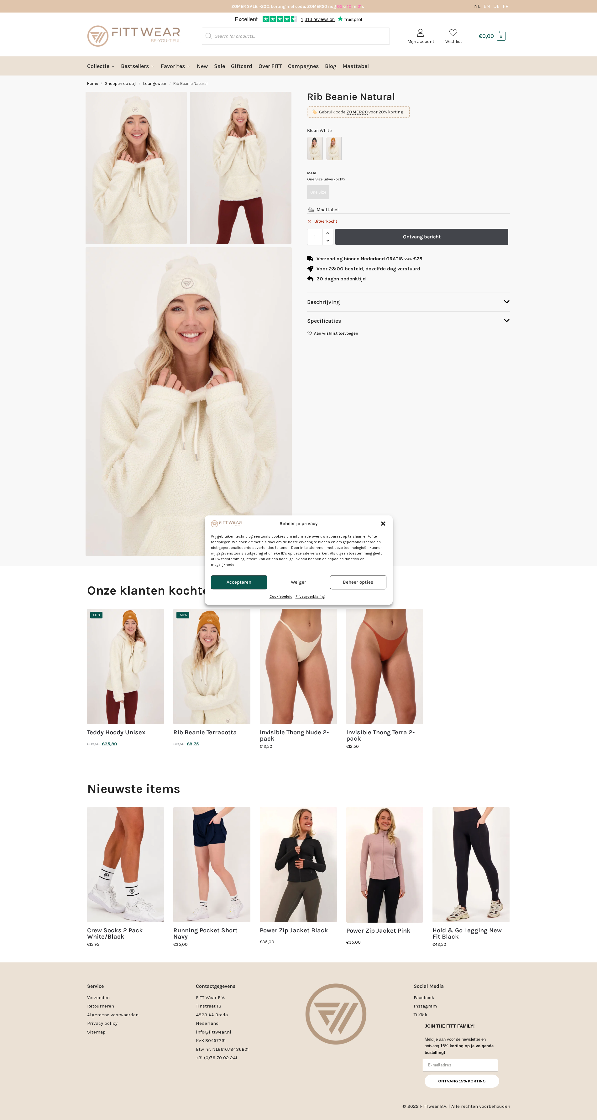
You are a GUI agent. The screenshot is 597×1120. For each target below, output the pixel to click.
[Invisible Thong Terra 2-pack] (384, 666)
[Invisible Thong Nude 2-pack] (298, 666)
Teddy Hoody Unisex (116, 732)
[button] (383, 523)
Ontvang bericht (422, 237)
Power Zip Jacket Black (294, 930)
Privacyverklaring (310, 596)
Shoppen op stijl (120, 83)
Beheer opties (358, 582)
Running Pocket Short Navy (205, 933)
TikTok (420, 1015)
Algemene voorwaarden (113, 1015)
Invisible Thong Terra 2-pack (380, 735)
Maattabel (328, 209)
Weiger (298, 582)
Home (92, 83)
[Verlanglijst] (154, 618)
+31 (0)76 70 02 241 (216, 1057)
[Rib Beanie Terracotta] (334, 148)
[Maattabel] (311, 209)
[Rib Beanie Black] (315, 148)
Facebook (424, 997)
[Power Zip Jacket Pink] (384, 865)
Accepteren (239, 582)
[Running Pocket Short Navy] (211, 865)
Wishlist (453, 41)
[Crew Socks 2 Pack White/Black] (125, 865)
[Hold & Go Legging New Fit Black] (471, 865)
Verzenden (98, 997)
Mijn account (420, 41)
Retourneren (100, 1006)
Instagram (425, 1006)
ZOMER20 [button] (357, 112)
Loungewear (154, 83)
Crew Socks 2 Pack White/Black (115, 933)
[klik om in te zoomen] (189, 401)
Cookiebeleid (281, 596)
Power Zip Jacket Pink (378, 931)
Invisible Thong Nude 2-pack (294, 735)
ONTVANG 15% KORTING (461, 1081)
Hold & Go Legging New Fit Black (467, 933)
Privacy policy (102, 1023)
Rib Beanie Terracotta (205, 732)
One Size (318, 192)
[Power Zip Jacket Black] (298, 865)
